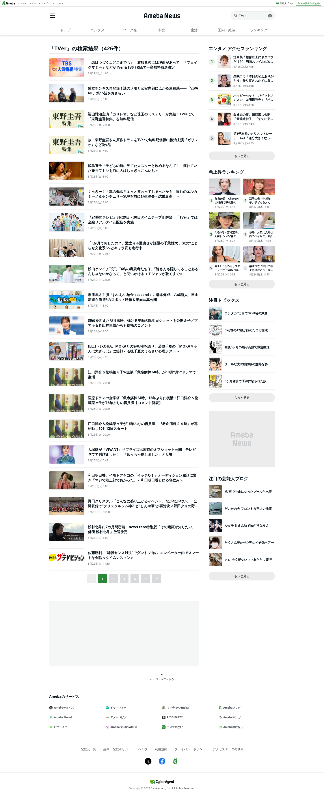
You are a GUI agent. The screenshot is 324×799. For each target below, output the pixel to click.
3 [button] (124, 579)
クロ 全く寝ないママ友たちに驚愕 (248, 559)
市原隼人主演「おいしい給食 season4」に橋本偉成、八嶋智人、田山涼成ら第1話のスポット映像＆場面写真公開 (143, 297)
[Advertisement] (89, 632)
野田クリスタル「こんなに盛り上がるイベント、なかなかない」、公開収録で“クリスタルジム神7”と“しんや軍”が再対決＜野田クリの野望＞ (143, 506)
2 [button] (113, 579)
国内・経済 (226, 30)
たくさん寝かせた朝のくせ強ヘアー (249, 542)
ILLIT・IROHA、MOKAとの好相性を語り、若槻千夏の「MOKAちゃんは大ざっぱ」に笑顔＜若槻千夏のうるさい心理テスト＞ (142, 349)
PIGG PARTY (174, 717)
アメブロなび (175, 727)
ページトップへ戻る (162, 679)
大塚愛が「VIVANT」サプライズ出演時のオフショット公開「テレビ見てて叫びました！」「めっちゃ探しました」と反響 (142, 452)
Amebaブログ (231, 707)
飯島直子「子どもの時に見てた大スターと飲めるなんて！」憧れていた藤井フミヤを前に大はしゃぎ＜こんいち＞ (142, 168)
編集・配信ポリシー (117, 749)
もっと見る (242, 156)
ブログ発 (130, 30)
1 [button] (102, 579)
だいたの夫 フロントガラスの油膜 (248, 508)
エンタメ (97, 30)
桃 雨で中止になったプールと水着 (248, 491)
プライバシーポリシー (190, 749)
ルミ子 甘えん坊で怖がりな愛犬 (247, 525)
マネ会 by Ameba (178, 707)
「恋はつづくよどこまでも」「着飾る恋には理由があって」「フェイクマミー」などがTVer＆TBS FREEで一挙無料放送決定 (142, 65)
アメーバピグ (118, 717)
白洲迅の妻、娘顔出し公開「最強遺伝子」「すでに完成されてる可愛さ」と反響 (253, 118)
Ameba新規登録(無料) (309, 3)
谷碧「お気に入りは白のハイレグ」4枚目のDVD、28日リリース (262, 237)
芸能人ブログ (286, 3)
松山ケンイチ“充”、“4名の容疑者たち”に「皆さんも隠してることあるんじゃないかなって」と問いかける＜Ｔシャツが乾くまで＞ (143, 271)
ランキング (259, 30)
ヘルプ (143, 749)
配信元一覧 (88, 749)
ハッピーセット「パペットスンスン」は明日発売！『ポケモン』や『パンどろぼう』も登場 (253, 101)
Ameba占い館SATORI (123, 727)
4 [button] (135, 579)
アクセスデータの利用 (228, 749)
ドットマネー (118, 707)
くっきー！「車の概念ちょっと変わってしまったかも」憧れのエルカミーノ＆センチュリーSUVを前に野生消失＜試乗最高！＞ (142, 194)
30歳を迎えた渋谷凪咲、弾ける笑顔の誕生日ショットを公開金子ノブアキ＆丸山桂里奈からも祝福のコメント (143, 323)
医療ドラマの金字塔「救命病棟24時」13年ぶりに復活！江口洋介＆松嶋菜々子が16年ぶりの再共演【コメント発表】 (143, 400)
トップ (65, 30)
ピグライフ (60, 727)
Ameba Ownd (63, 717)
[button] (156, 578)
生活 (194, 30)
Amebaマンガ (231, 717)
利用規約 (161, 749)
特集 (162, 30)
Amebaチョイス (64, 707)
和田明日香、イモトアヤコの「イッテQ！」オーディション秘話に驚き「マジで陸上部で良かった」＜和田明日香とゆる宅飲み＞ (142, 478)
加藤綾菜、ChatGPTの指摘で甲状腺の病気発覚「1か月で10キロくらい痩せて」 (227, 204)
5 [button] (146, 579)
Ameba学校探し (233, 727)
